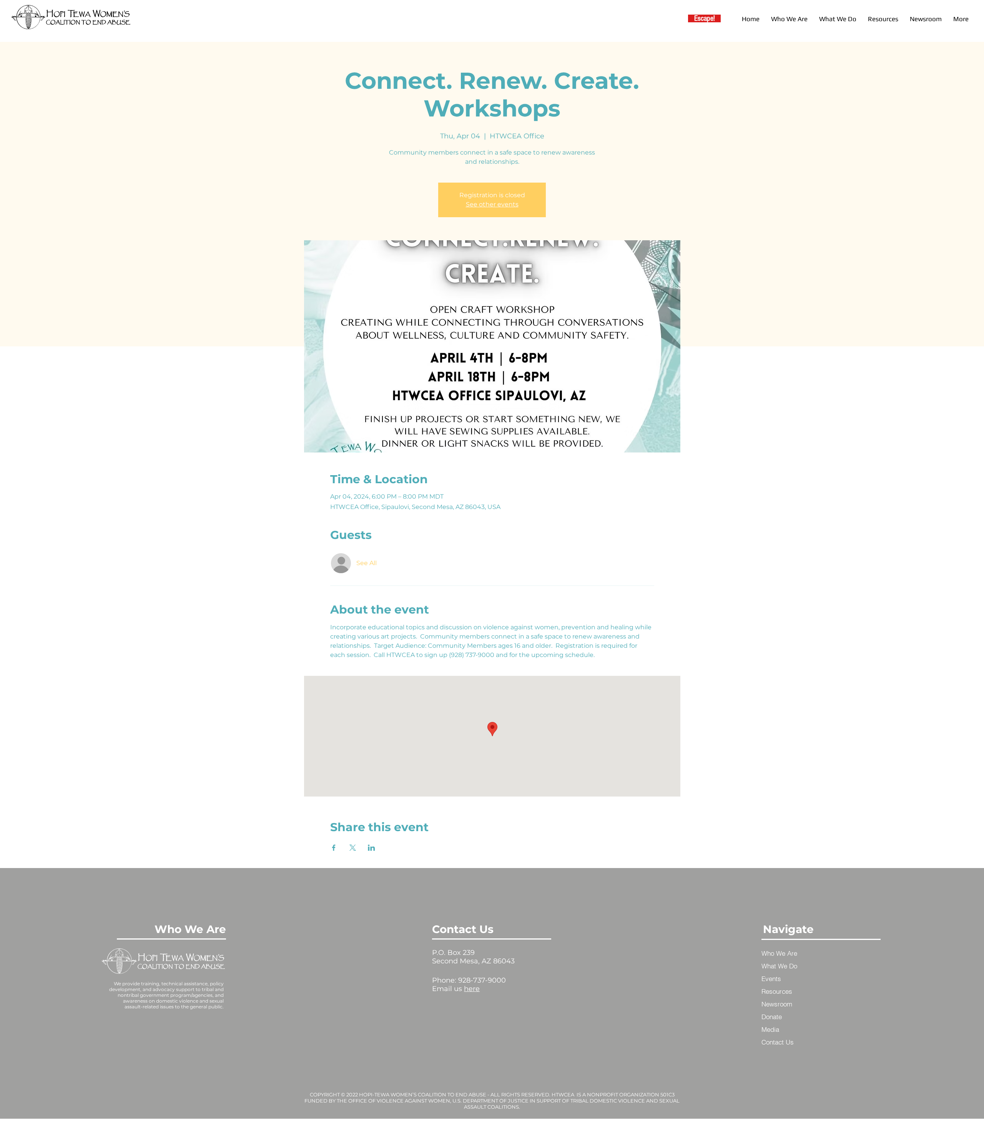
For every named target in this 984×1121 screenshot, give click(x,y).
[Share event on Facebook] (333, 848)
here (472, 989)
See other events (492, 204)
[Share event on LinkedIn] (371, 848)
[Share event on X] (352, 848)
